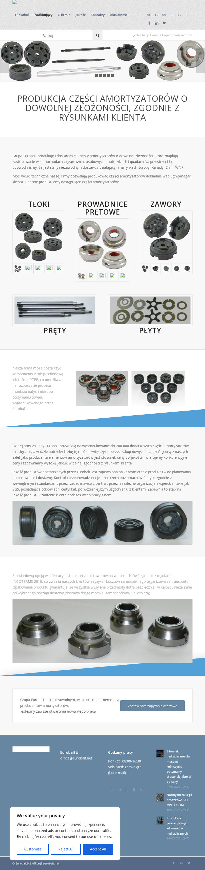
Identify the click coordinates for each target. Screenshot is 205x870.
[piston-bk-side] (28, 268)
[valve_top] (187, 268)
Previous (4, 60)
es (179, 14)
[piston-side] (49, 268)
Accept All (98, 849)
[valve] (155, 268)
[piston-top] (39, 268)
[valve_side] (176, 268)
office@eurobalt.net (76, 758)
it (187, 14)
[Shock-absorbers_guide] (102, 244)
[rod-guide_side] (102, 276)
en (149, 14)
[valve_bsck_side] (166, 268)
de (164, 14)
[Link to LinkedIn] (156, 23)
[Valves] (166, 237)
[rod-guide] (92, 276)
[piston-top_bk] (60, 268)
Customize (33, 849)
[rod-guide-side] (123, 276)
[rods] (54, 310)
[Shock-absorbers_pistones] (38, 237)
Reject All (65, 849)
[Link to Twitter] (164, 23)
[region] (65, 833)
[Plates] (150, 310)
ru (156, 14)
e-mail (120, 772)
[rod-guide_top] (113, 276)
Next (200, 60)
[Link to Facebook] (149, 23)
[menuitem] (21, 15)
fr (171, 14)
